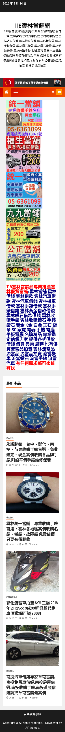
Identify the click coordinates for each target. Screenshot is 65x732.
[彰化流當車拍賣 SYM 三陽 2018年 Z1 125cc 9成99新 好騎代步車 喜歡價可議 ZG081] (32, 571)
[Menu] (15, 92)
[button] (15, 92)
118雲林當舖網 (32, 25)
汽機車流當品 (11, 597)
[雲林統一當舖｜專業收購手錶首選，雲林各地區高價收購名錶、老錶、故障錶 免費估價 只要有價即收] (32, 492)
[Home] (7, 92)
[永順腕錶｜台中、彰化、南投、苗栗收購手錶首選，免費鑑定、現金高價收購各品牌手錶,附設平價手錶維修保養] (32, 413)
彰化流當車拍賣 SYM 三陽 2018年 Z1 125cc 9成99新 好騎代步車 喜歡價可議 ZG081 (32, 608)
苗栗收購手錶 (32, 714)
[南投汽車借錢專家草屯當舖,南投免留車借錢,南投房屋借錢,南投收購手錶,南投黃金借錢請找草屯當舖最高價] (32, 645)
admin (36, 465)
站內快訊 (10, 438)
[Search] (53, 92)
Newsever (51, 723)
